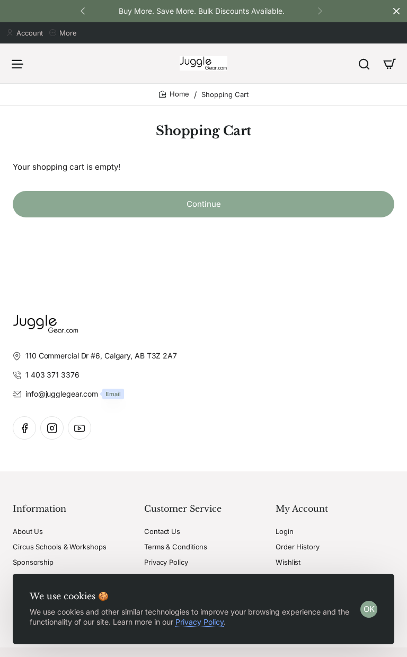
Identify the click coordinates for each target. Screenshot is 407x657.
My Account (302, 508)
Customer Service (183, 508)
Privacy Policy (199, 621)
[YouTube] (79, 428)
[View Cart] (389, 63)
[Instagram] (52, 428)
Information (39, 508)
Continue (204, 204)
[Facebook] (24, 428)
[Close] (396, 11)
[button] (320, 10)
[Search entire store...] (364, 63)
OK (369, 609)
